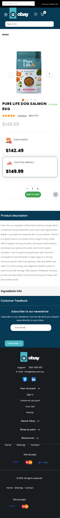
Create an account (30, 400)
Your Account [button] (28, 388)
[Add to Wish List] (56, 194)
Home (5, 34)
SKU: (31, 115)
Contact (35, 445)
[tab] (30, 388)
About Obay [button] (28, 421)
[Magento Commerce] (19, 13)
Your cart (30, 406)
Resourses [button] (28, 438)
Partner (30, 412)
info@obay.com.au (34, 371)
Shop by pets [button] (28, 429)
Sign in (30, 394)
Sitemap (21, 445)
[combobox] (29, 24)
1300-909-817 (36, 367)
